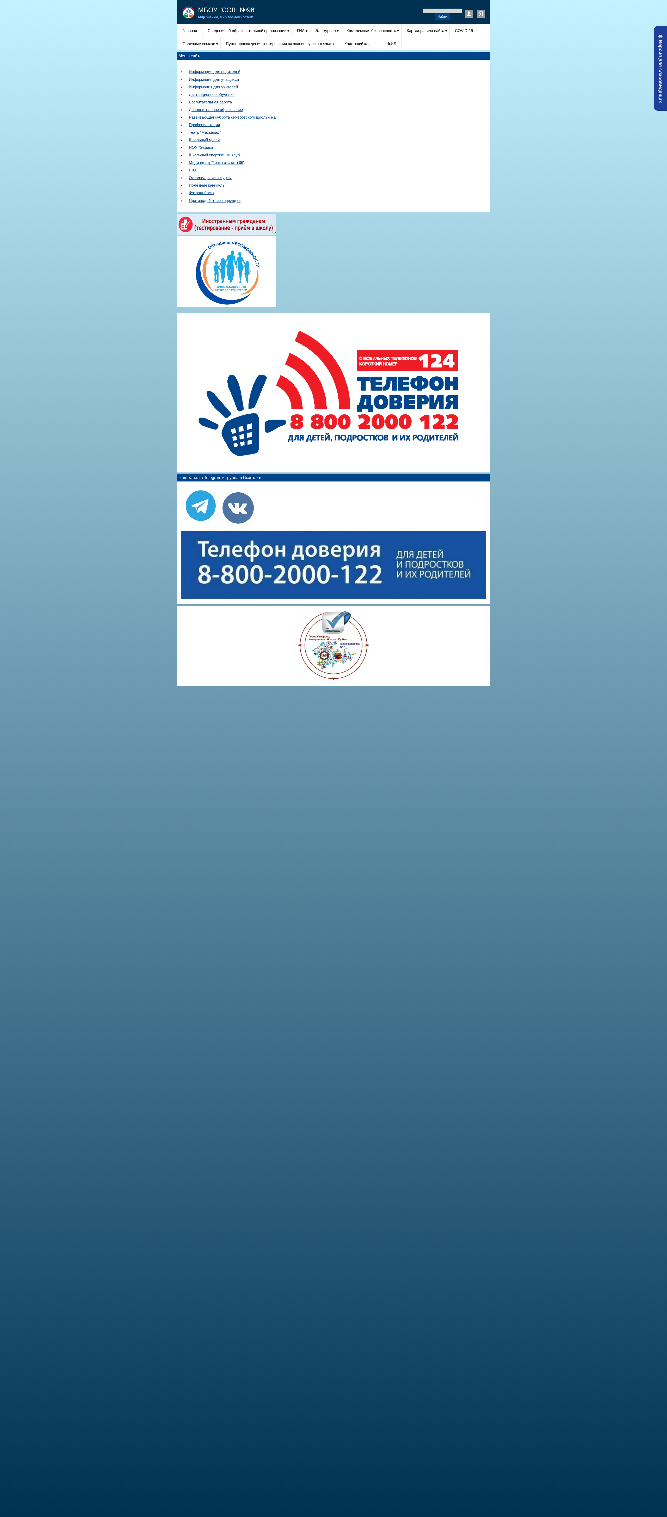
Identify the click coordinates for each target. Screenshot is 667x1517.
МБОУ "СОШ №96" (227, 10)
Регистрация (469, 14)
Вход (481, 14)
